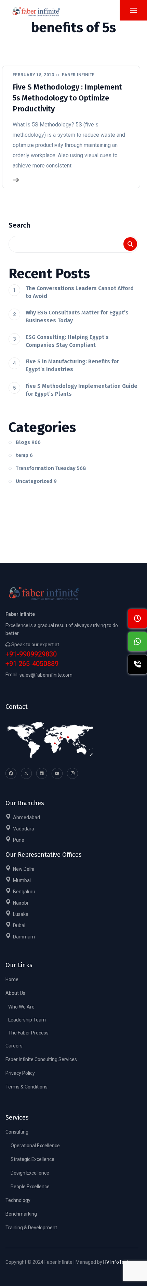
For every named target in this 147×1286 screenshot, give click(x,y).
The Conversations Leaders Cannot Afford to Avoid (80, 292)
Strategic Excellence (32, 1159)
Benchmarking (21, 1214)
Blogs (28, 442)
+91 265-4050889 (31, 664)
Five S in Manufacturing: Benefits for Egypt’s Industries (72, 365)
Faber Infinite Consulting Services (41, 1059)
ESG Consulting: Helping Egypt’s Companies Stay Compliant (67, 341)
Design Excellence (30, 1173)
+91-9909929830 (31, 654)
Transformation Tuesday (51, 468)
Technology (17, 1200)
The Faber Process (28, 1032)
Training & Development (31, 1227)
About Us (15, 993)
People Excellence (30, 1186)
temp (24, 455)
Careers (14, 1045)
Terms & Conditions (26, 1086)
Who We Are (21, 1007)
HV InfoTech (116, 1262)
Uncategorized (36, 481)
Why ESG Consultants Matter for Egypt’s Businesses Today (77, 316)
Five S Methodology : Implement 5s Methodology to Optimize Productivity (67, 97)
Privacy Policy (20, 1073)
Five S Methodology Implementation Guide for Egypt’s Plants (81, 390)
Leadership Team (27, 1020)
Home (11, 979)
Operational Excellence (35, 1145)
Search (19, 225)
